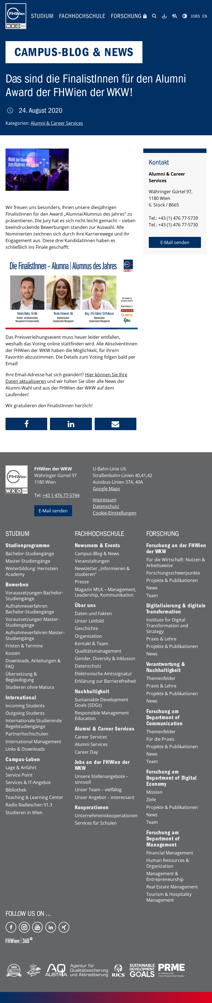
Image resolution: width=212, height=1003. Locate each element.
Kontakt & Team (91, 644)
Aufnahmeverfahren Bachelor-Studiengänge (30, 609)
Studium (42, 16)
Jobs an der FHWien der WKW (102, 765)
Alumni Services (91, 744)
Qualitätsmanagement (98, 651)
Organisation (88, 636)
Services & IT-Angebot (28, 782)
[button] (26, 424)
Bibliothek (16, 790)
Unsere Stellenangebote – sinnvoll (101, 779)
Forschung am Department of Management (163, 839)
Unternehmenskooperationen (106, 816)
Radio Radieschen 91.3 (29, 805)
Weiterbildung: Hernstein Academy (32, 571)
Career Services (91, 737)
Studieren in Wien (24, 813)
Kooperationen (92, 807)
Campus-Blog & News (97, 554)
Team (152, 596)
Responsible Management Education (102, 716)
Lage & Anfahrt (21, 768)
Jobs (195, 16)
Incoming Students (25, 706)
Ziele (151, 800)
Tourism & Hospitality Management (169, 897)
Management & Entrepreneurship (165, 876)
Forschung (126, 16)
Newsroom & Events (97, 545)
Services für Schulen (96, 823)
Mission (154, 792)
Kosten (13, 653)
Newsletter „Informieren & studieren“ (102, 571)
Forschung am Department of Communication (164, 717)
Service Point (19, 775)
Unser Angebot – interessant (104, 797)
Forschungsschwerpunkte (173, 573)
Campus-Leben (23, 759)
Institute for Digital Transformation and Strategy (167, 625)
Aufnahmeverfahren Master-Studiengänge (35, 635)
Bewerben (17, 585)
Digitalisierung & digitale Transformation (176, 609)
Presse (82, 582)
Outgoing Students (25, 713)
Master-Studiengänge (28, 561)
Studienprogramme (28, 545)
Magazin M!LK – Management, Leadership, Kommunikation (105, 592)
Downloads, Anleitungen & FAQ (33, 663)
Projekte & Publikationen (172, 580)
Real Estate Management (172, 887)
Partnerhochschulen (27, 734)
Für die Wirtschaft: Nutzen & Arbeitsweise (175, 562)
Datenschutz (106, 506)
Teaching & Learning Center (34, 797)
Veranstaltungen (92, 561)
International (21, 698)
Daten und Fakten (93, 613)
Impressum (104, 500)
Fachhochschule (82, 16)
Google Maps (106, 489)
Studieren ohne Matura (30, 687)
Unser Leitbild (89, 621)
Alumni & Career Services (57, 123)
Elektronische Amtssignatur (103, 674)
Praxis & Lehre (161, 639)
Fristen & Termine (24, 646)
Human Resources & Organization (167, 863)
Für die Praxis (160, 739)
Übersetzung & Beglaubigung (21, 677)
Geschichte (86, 628)
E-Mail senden (53, 511)
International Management (33, 742)
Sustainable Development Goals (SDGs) (101, 702)
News (152, 588)
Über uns (85, 605)
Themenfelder (161, 678)
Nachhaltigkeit (92, 692)
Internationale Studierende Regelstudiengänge (34, 723)
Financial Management (169, 853)
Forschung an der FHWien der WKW (176, 548)
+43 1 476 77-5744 (61, 495)
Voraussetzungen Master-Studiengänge (32, 622)
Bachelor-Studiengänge (30, 554)
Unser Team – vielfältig (98, 790)
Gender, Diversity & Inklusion (105, 658)
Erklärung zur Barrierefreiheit (105, 681)
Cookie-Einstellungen (114, 513)
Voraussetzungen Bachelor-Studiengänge (34, 596)
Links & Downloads (25, 749)
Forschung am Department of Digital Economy (171, 778)
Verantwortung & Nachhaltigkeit (165, 667)
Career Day (86, 752)
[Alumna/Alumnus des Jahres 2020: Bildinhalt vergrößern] (37, 170)
